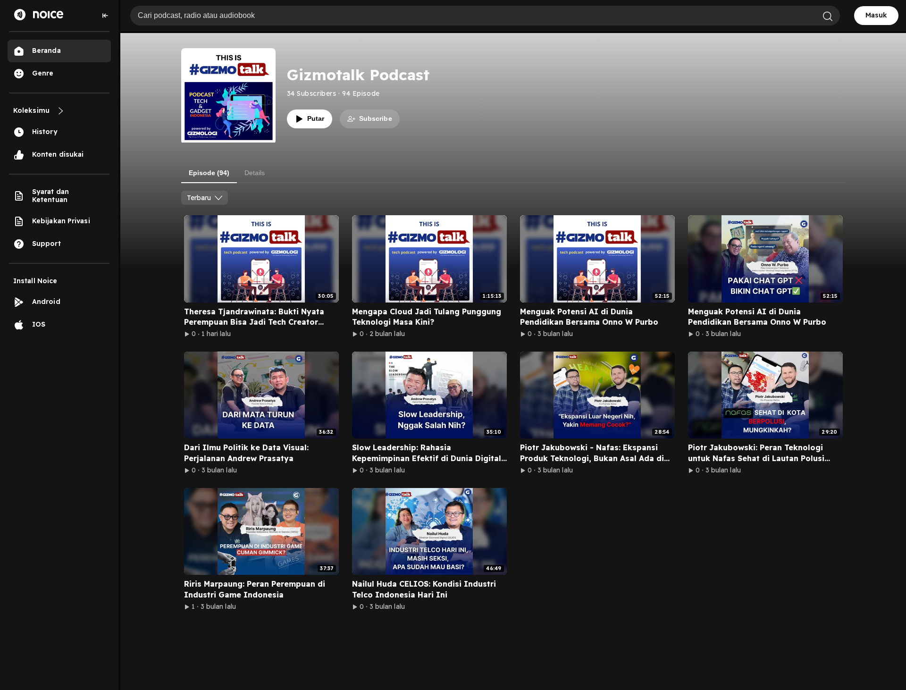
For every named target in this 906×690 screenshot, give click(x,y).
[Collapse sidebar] (105, 15)
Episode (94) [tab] (209, 173)
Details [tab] (254, 173)
